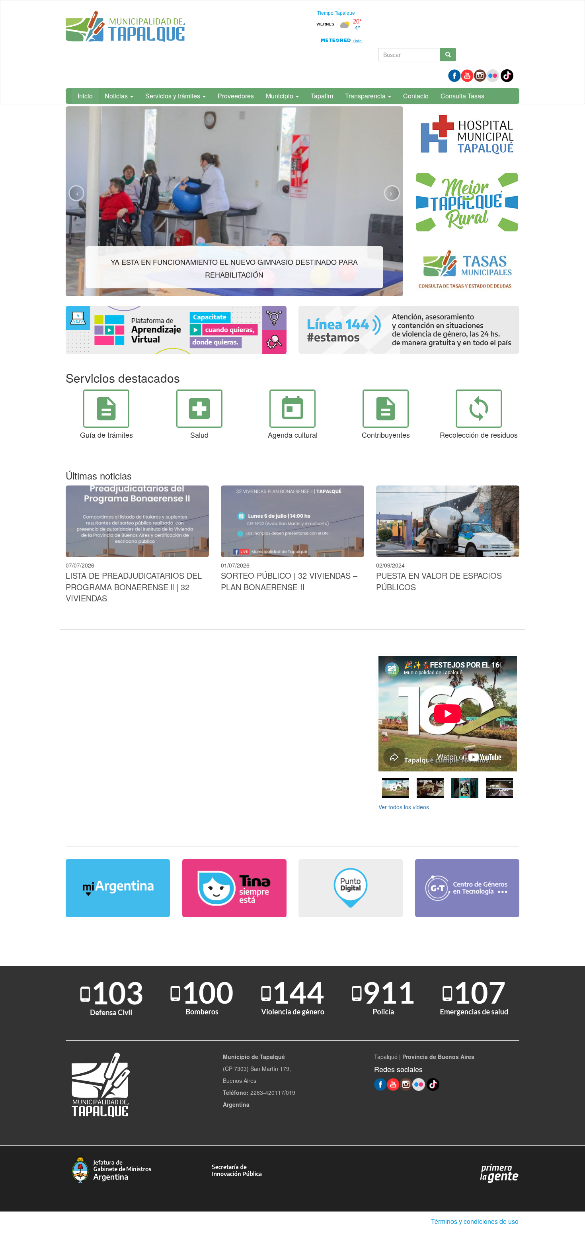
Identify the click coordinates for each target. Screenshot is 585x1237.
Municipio (280, 95)
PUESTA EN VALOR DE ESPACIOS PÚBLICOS (439, 581)
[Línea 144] (408, 330)
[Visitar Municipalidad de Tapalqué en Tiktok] (507, 75)
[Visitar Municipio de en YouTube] (467, 75)
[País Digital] (350, 888)
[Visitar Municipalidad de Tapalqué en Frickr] (492, 75)
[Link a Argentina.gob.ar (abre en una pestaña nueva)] (499, 1173)
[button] (76, 193)
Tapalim (322, 95)
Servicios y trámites (173, 95)
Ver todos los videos (403, 807)
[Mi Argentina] (118, 888)
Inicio (85, 95)
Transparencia (366, 95)
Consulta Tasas (462, 95)
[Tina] (234, 888)
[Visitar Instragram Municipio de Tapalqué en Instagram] (480, 75)
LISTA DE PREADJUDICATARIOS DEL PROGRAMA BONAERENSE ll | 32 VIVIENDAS (134, 587)
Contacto (416, 95)
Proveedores (236, 95)
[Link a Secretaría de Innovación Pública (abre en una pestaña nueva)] (237, 1170)
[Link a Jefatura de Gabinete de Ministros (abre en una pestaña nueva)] (111, 1168)
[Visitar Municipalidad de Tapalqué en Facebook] (454, 75)
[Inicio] (125, 28)
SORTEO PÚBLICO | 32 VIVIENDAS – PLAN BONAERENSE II (289, 581)
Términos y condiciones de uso (475, 1221)
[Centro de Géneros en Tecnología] (467, 888)
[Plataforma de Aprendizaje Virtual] (176, 330)
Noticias (117, 95)
